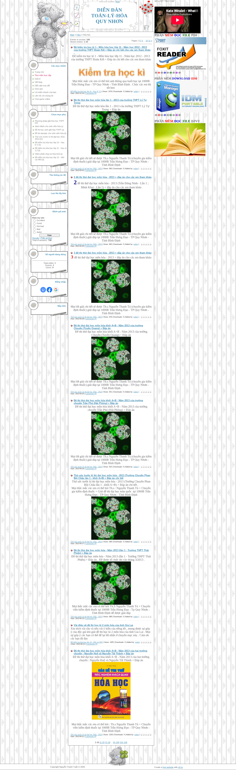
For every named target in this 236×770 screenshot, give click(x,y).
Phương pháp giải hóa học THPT (49, 121)
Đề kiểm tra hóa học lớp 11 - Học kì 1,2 (86, 91)
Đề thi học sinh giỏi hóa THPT (48, 130)
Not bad (40, 226)
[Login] (77, 26)
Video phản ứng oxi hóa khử (47, 154)
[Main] (77, 10)
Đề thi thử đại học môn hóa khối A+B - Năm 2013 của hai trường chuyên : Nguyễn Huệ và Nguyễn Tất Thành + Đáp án (110, 652)
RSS (118, 2)
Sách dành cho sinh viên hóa (48, 126)
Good (39, 223)
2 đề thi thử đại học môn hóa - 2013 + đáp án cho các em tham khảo (113, 177)
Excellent (41, 220)
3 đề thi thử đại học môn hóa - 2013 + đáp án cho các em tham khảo (113, 252)
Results (35, 238)
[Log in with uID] (43, 290)
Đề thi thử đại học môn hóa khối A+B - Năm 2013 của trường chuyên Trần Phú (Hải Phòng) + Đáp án (108, 402)
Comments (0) (90, 93)
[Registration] (77, 18)
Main (72, 35)
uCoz (180, 767)
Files (79, 35)
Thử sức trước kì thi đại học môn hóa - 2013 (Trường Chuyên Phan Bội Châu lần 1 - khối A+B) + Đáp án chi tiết (112, 477)
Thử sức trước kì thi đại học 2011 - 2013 (86, 169)
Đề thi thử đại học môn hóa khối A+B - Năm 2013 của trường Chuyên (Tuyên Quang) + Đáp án (108, 327)
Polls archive (46, 238)
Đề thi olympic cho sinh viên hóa (49, 133)
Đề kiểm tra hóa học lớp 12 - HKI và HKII (87, 642)
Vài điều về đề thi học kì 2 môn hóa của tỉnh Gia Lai (103, 625)
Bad (38, 229)
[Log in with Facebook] (49, 290)
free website (168, 767)
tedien (136, 91)
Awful (39, 232)
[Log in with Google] (56, 290)
